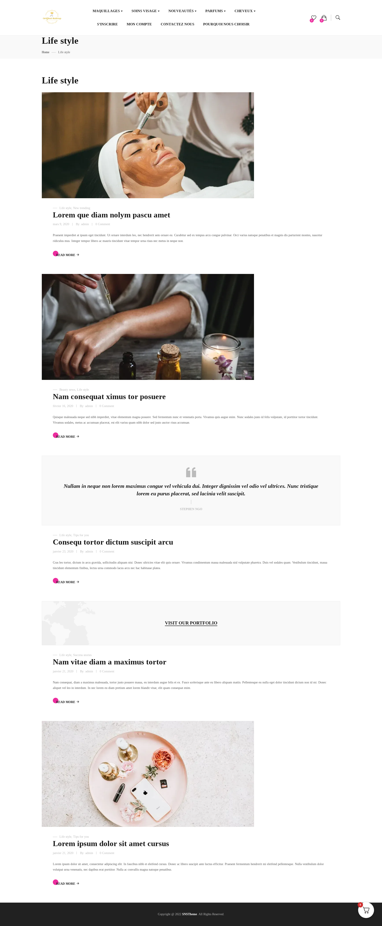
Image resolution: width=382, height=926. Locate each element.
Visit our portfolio (191, 623)
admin (85, 224)
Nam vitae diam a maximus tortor (109, 662)
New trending (81, 208)
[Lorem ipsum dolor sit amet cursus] (148, 774)
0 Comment (103, 224)
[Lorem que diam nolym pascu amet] (148, 145)
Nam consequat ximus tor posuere (109, 396)
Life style (65, 208)
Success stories (82, 655)
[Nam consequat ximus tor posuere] (148, 327)
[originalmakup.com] (52, 18)
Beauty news (67, 389)
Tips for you (81, 535)
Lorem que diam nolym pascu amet (111, 215)
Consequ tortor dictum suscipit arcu (113, 542)
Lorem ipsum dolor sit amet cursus (111, 843)
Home (45, 52)
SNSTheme (189, 914)
